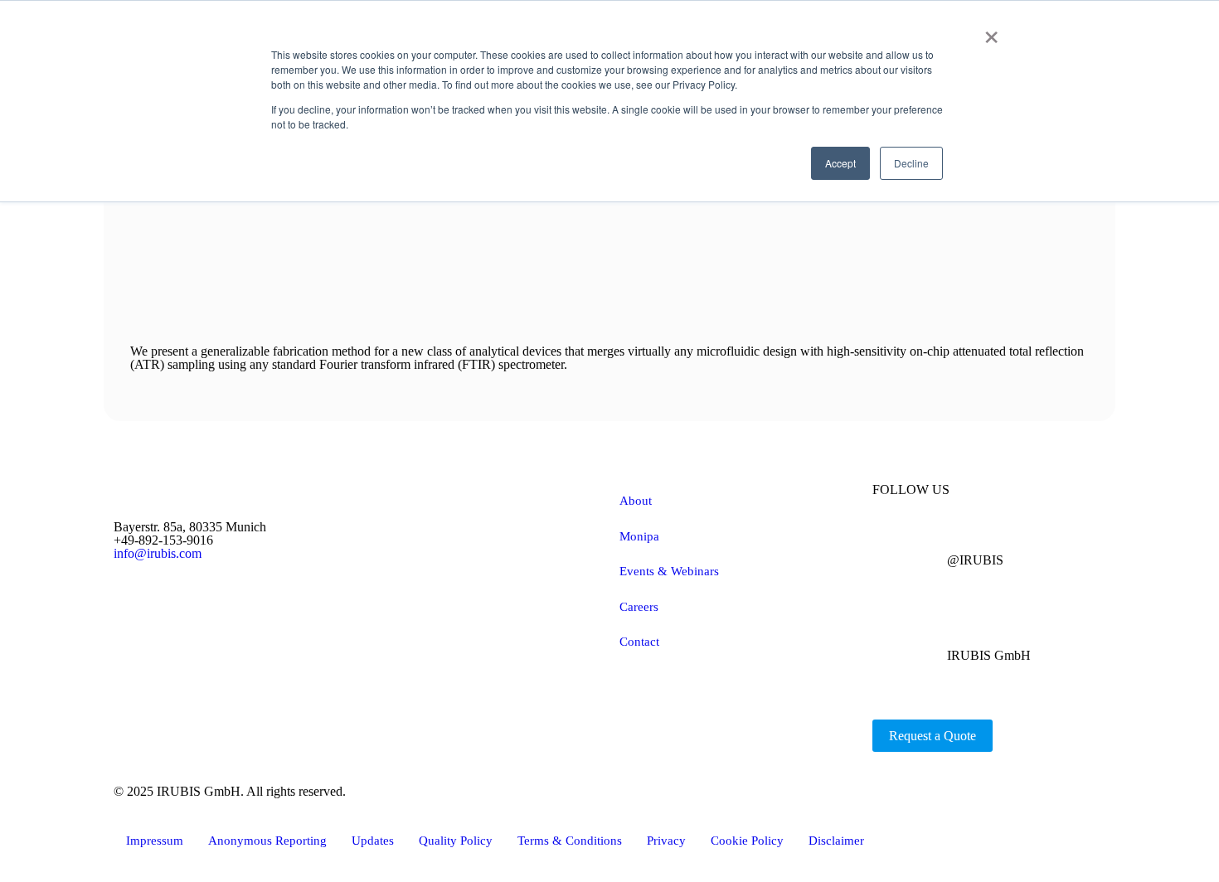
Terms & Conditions (569, 840)
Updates (373, 840)
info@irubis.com (158, 553)
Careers (638, 606)
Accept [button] (840, 163)
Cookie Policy (747, 840)
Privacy (666, 840)
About (635, 500)
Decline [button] (911, 163)
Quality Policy (456, 840)
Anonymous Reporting (267, 840)
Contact (639, 641)
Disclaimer (836, 840)
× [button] (991, 31)
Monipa (639, 536)
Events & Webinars (669, 571)
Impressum (154, 840)
